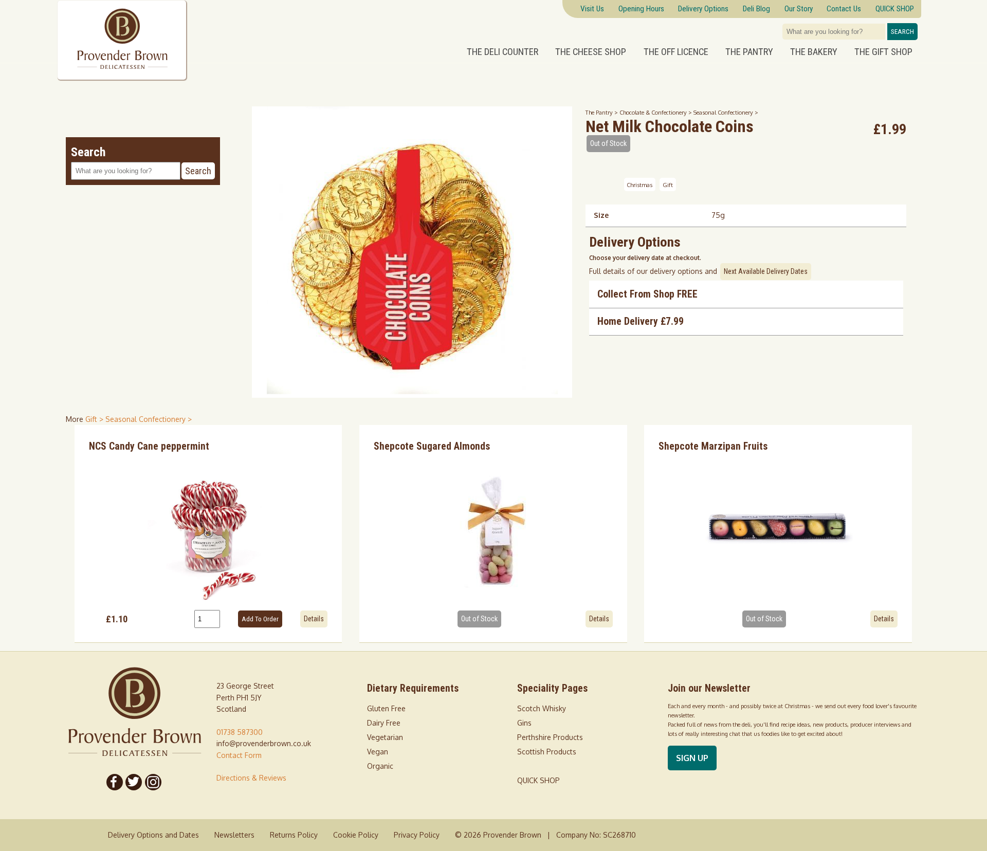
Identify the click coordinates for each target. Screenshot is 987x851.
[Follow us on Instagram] (153, 782)
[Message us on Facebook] (114, 782)
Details (314, 619)
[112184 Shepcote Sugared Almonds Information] (493, 529)
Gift (668, 184)
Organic (380, 766)
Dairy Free (383, 722)
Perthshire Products (550, 737)
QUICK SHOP (538, 780)
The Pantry (749, 52)
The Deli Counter (502, 52)
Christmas (639, 184)
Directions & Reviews (251, 777)
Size (601, 215)
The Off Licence (676, 52)
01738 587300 (239, 732)
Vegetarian (385, 737)
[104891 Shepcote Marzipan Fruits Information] (778, 529)
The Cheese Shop (590, 52)
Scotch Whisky (541, 708)
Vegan (377, 751)
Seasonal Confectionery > (725, 112)
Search (902, 31)
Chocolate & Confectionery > (656, 112)
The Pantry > (602, 112)
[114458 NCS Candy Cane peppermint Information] (208, 529)
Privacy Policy (417, 834)
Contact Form (239, 755)
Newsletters (234, 834)
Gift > (95, 419)
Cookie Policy (355, 834)
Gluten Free (386, 708)
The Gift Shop (883, 52)
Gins (524, 722)
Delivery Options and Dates (153, 834)
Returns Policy (294, 834)
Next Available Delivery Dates (766, 271)
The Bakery (813, 52)
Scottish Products (546, 751)
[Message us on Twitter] (134, 782)
